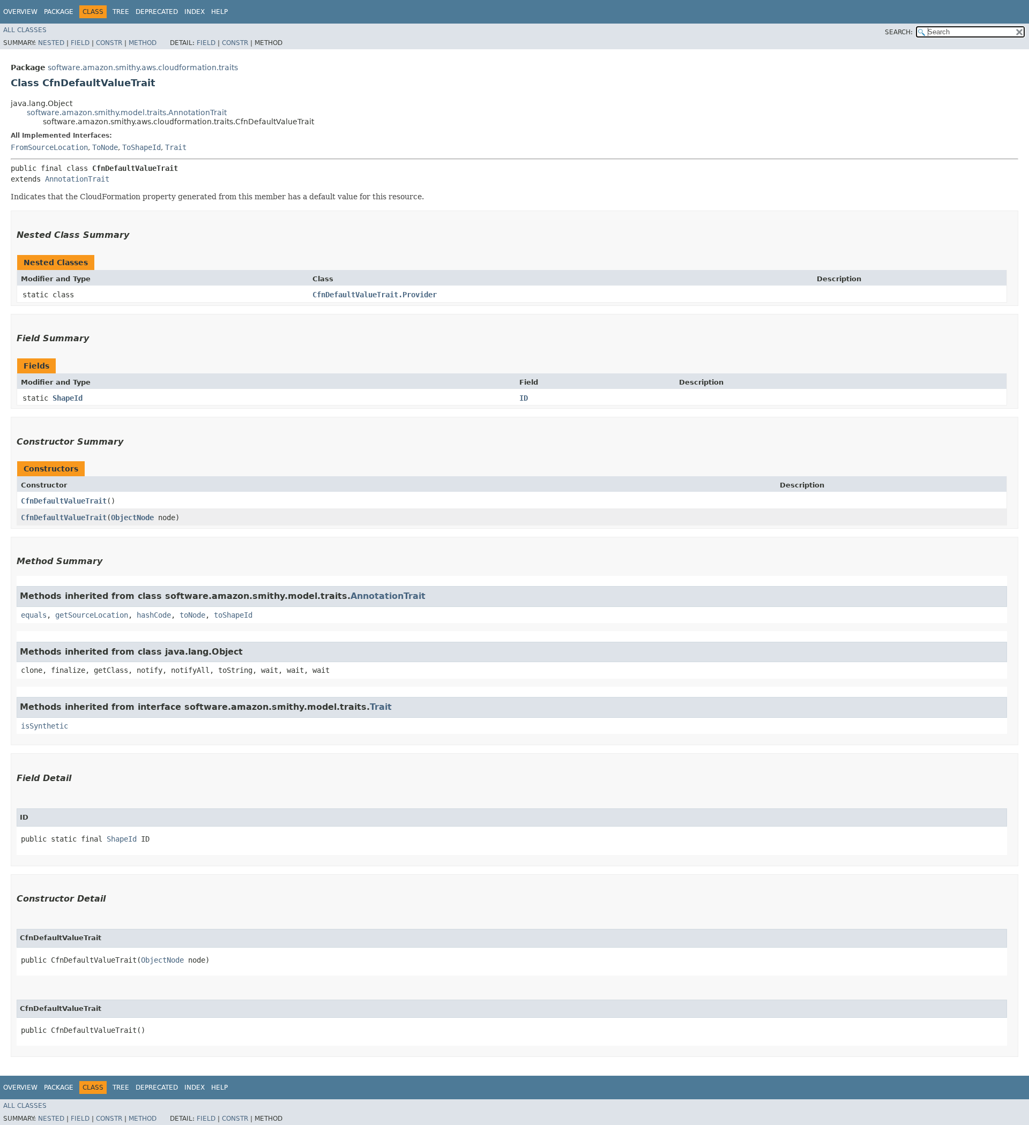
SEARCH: (899, 32)
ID (523, 398)
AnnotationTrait (77, 179)
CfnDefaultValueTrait (64, 501)
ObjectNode (132, 517)
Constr (109, 43)
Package (58, 12)
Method (142, 43)
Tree (121, 12)
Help (219, 12)
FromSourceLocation (49, 147)
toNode (192, 615)
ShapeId (68, 398)
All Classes (25, 30)
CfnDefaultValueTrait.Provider (374, 294)
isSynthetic (44, 726)
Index (194, 12)
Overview (20, 12)
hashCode (154, 615)
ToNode (105, 147)
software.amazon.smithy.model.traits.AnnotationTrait (127, 112)
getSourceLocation (91, 615)
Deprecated (157, 12)
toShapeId (233, 615)
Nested (51, 43)
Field (80, 43)
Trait (176, 147)
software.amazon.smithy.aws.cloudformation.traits (143, 67)
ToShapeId (141, 147)
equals (34, 615)
